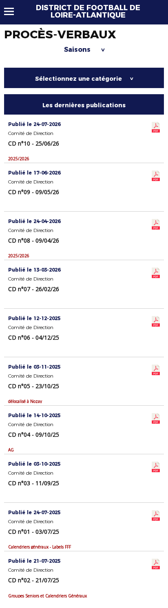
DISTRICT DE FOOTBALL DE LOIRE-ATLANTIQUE (88, 11)
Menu (13, 11)
